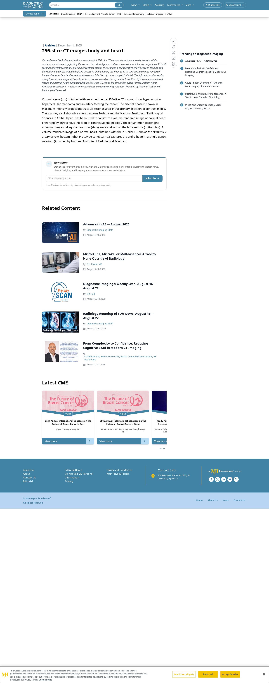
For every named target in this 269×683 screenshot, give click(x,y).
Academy (159, 4)
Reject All (208, 674)
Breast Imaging (68, 14)
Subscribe (151, 178)
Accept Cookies (230, 674)
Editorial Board (73, 470)
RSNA (79, 14)
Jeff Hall (91, 293)
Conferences (173, 4)
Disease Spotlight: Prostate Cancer (100, 14)
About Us (213, 500)
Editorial (28, 481)
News (226, 500)
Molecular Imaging (154, 14)
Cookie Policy (45, 679)
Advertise (28, 470)
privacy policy (105, 185)
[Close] (264, 674)
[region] (134, 674)
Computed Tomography (133, 14)
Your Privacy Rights (117, 473)
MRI (119, 14)
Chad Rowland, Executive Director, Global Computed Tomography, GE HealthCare (120, 358)
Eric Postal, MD (94, 264)
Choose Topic (32, 13)
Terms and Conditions (119, 470)
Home (199, 500)
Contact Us (29, 477)
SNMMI (168, 14)
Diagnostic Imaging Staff (100, 229)
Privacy (69, 481)
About (26, 473)
